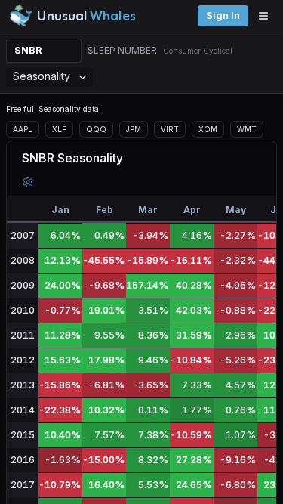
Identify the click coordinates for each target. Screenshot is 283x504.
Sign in (223, 15)
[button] (28, 182)
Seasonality (41, 76)
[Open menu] (267, 16)
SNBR (28, 50)
